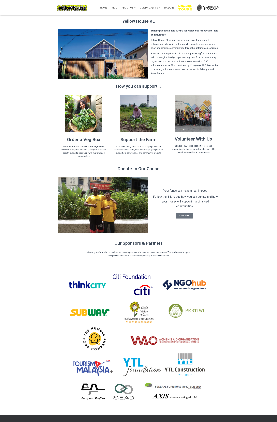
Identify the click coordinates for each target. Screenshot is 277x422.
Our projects (149, 7)
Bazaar (169, 7)
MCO (114, 7)
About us (128, 7)
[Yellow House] (72, 7)
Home (103, 7)
